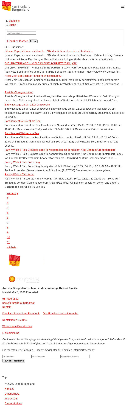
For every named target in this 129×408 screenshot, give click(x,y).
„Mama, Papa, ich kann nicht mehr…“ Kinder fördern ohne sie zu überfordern (49, 51)
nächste (11, 247)
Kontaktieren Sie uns (14, 320)
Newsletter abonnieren (14, 361)
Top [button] (4, 377)
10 (8, 237)
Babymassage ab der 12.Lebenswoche (27, 104)
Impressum (11, 398)
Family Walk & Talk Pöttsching (22, 162)
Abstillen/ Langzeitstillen (19, 92)
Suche (12, 25)
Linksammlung (10, 333)
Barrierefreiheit (13, 403)
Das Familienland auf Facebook (20, 313)
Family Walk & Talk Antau (19, 174)
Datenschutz (12, 393)
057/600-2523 (10, 298)
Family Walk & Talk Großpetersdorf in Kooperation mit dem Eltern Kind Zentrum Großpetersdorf (60, 149)
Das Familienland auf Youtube (60, 313)
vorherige (12, 193)
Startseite (14, 20)
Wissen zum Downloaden (17, 326)
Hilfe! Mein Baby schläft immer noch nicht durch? (33, 75)
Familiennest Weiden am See (22, 133)
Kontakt (6, 307)
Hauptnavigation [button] (123, 6)
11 (8, 242)
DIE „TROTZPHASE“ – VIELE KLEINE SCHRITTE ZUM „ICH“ (41, 63)
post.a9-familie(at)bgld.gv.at (18, 303)
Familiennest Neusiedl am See (23, 121)
